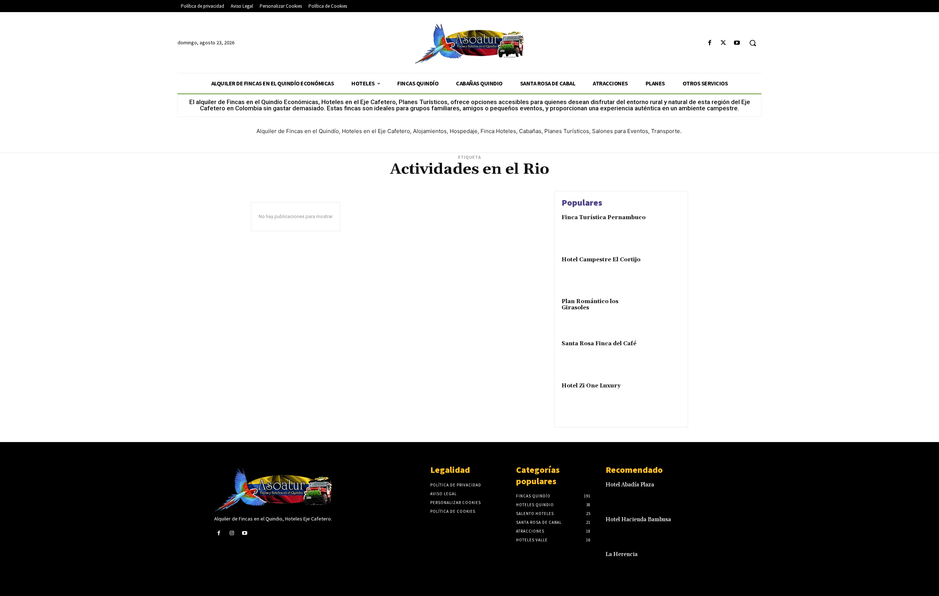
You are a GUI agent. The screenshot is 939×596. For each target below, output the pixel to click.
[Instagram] (231, 533)
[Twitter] (723, 43)
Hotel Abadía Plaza (630, 484)
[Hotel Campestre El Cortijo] (665, 271)
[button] (752, 43)
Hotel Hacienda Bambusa (638, 519)
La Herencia (621, 554)
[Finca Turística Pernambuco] (665, 228)
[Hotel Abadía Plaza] (713, 492)
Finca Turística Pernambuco (604, 217)
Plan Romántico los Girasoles (590, 304)
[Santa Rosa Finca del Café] (665, 355)
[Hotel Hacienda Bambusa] (713, 527)
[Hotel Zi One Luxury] (665, 397)
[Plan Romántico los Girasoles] (665, 312)
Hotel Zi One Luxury (591, 385)
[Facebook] (710, 43)
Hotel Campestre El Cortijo (601, 259)
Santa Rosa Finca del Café (599, 343)
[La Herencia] (713, 562)
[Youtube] (737, 43)
